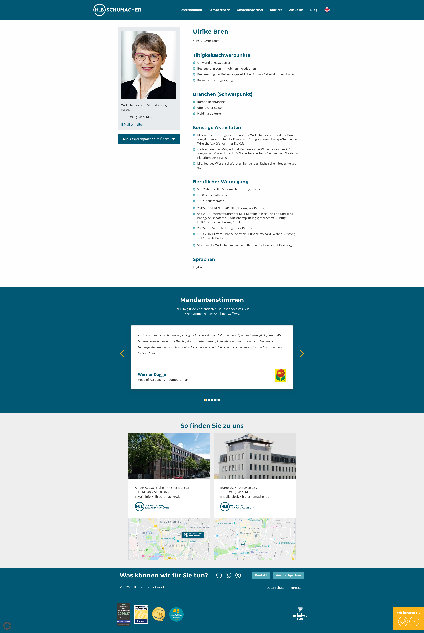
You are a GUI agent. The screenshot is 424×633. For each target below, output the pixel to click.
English (327, 9)
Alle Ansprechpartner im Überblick (149, 139)
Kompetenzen (219, 10)
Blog (314, 10)
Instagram (228, 575)
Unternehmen (191, 10)
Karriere (276, 10)
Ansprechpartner (250, 10)
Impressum (296, 588)
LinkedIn (219, 575)
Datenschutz (275, 588)
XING (238, 575)
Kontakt (261, 575)
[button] (7, 625)
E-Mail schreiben (132, 124)
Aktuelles (296, 10)
